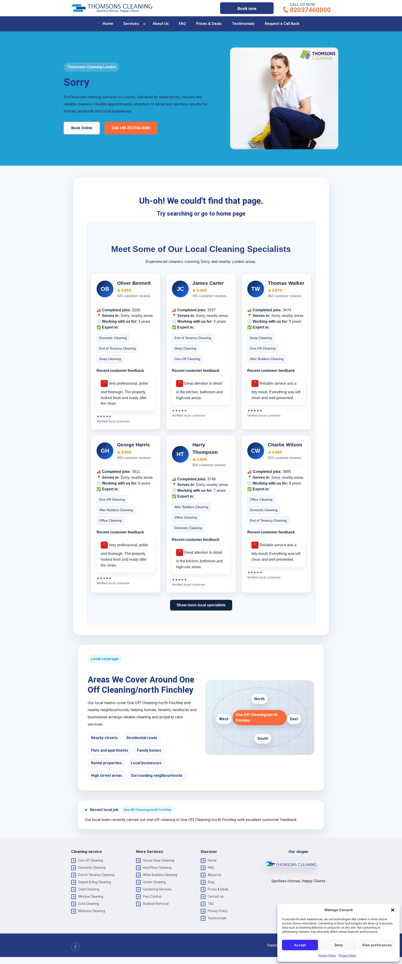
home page (230, 213)
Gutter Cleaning (154, 882)
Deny (339, 945)
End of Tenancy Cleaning (96, 875)
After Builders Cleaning (160, 875)
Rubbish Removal (156, 904)
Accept (300, 945)
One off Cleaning (90, 860)
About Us (161, 23)
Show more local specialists (201, 605)
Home (108, 23)
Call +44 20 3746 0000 (131, 128)
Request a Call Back (282, 23)
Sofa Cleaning (88, 904)
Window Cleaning (90, 896)
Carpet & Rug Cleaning (94, 882)
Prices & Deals (209, 23)
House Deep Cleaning (158, 860)
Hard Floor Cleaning (157, 867)
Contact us (216, 896)
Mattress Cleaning (91, 911)
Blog (211, 882)
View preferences (377, 945)
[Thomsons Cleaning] (112, 8)
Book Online (81, 128)
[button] (392, 910)
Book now (247, 8)
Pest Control (152, 896)
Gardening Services (157, 889)
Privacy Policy (327, 955)
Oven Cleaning (88, 889)
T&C (211, 904)
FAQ (182, 23)
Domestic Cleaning (92, 867)
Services (131, 23)
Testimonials (243, 23)
